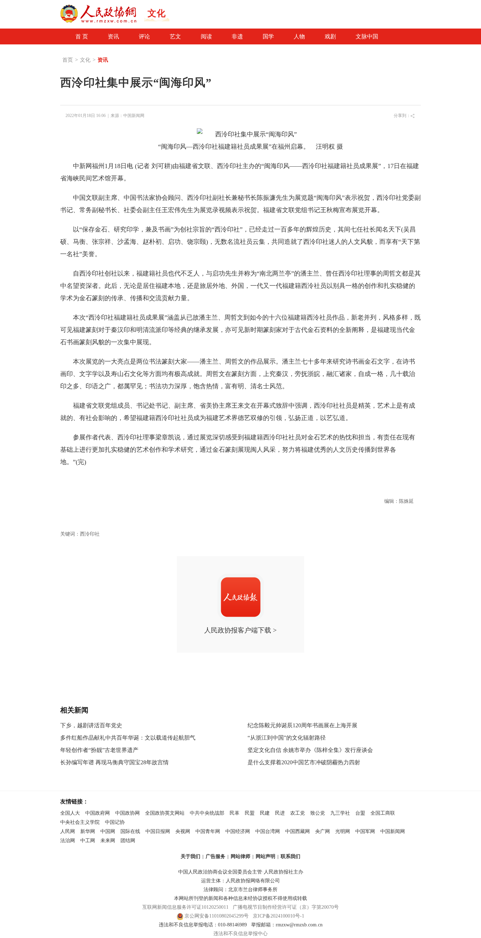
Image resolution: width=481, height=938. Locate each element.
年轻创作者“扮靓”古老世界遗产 (99, 750)
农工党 (297, 813)
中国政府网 (97, 813)
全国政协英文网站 (165, 813)
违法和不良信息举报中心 (240, 933)
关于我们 (190, 856)
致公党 (317, 813)
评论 (144, 36)
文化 (85, 60)
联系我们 (290, 856)
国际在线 (130, 831)
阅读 (206, 36)
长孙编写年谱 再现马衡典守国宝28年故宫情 (114, 762)
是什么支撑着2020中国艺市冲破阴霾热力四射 (304, 762)
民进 (280, 813)
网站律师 (240, 856)
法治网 (67, 840)
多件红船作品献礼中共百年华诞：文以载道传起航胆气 (127, 738)
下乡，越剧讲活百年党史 (91, 725)
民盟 (250, 813)
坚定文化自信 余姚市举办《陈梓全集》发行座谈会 (310, 750)
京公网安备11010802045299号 (217, 916)
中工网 (87, 840)
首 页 (81, 36)
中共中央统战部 (207, 813)
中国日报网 (157, 831)
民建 (265, 813)
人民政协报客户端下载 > (240, 630)
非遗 (237, 36)
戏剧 (330, 36)
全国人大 (70, 813)
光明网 (342, 831)
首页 (67, 60)
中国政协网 (127, 813)
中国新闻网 (133, 115)
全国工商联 (382, 813)
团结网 (127, 840)
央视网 (182, 831)
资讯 (113, 36)
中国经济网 (237, 831)
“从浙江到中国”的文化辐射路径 (287, 738)
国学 (268, 36)
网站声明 (265, 856)
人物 (299, 36)
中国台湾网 (267, 831)
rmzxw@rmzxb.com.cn (299, 924)
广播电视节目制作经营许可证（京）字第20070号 (286, 907)
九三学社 (340, 813)
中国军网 (365, 831)
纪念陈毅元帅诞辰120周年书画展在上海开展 (302, 725)
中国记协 (115, 822)
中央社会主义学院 (80, 822)
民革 (234, 813)
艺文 (175, 36)
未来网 (107, 840)
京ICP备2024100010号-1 (278, 916)
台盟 (360, 813)
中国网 (107, 831)
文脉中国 (367, 36)
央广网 (322, 831)
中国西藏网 (297, 831)
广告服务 (215, 856)
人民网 (67, 831)
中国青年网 (207, 831)
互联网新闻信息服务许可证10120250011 (185, 907)
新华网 (87, 831)
